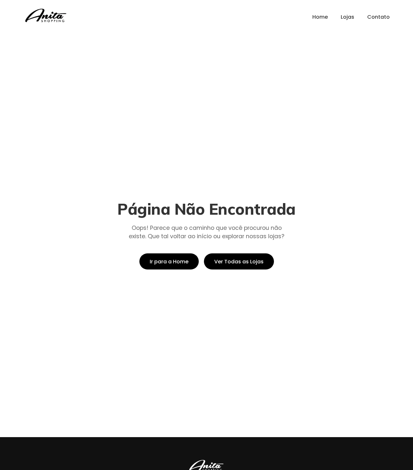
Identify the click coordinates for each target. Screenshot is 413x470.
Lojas (347, 17)
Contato (378, 17)
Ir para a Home (169, 261)
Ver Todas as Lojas (239, 261)
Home (320, 17)
